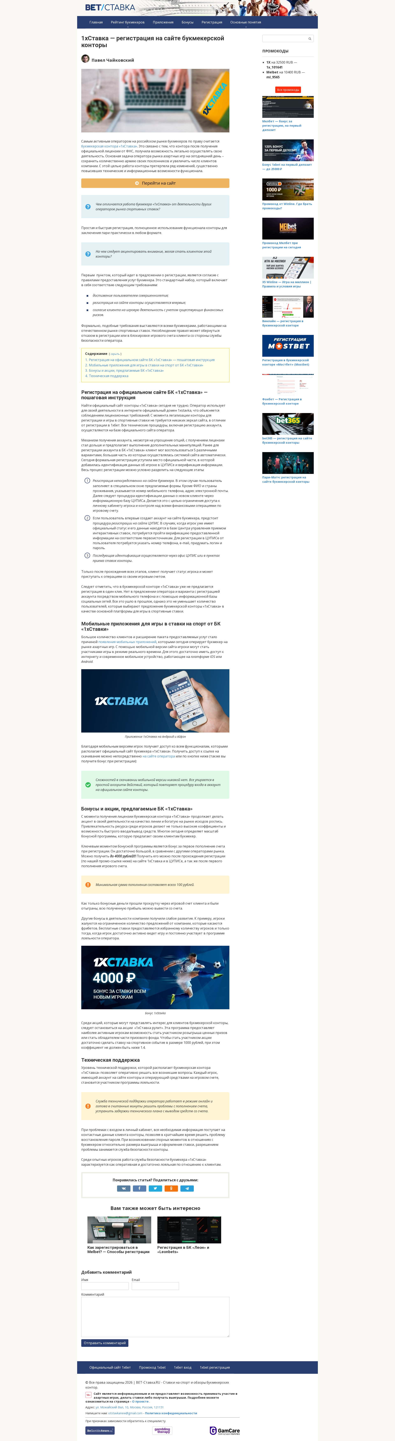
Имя (84, 1280)
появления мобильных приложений (127, 642)
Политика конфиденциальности (171, 1413)
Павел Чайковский (113, 60)
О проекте (140, 1401)
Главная (96, 22)
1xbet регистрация (215, 1367)
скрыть (115, 354)
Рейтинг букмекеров (128, 22)
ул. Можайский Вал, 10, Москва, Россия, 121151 (130, 1407)
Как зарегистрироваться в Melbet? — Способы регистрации (118, 1249)
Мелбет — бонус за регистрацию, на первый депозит (281, 125)
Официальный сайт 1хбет (110, 1367)
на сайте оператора (159, 756)
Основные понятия (245, 22)
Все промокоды (288, 90)
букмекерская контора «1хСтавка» (109, 146)
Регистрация (212, 22)
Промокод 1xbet (152, 1367)
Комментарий (92, 1294)
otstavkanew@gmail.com (125, 1413)
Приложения (163, 22)
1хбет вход (183, 1367)
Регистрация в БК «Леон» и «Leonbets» (183, 1249)
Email (136, 1280)
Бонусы (187, 22)
